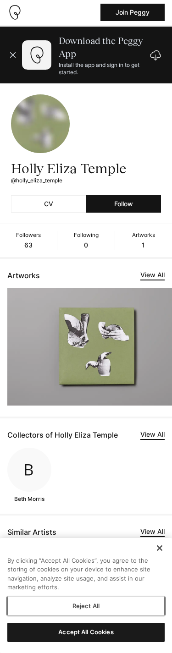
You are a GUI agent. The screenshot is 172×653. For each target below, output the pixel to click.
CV (48, 204)
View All (152, 275)
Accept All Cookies (85, 632)
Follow (123, 204)
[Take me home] (14, 12)
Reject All (86, 605)
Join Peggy (133, 12)
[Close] (160, 548)
